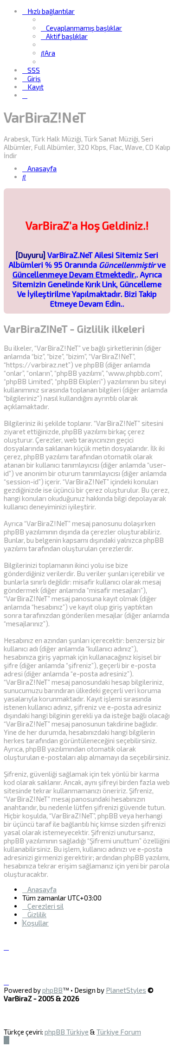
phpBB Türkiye (67, 1032)
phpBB (52, 990)
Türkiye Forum (119, 1032)
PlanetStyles (126, 990)
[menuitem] (81, 28)
